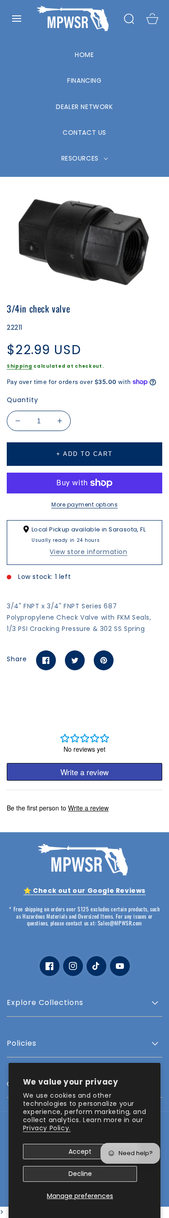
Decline (80, 1173)
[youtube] (120, 966)
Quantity (22, 399)
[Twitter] (75, 660)
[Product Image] (84, 238)
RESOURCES (81, 158)
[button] (17, 18)
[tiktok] (96, 966)
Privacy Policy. (47, 1128)
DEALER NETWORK (84, 106)
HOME (84, 54)
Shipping (19, 366)
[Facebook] (46, 660)
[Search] (129, 18)
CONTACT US (84, 132)
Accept (80, 1151)
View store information (88, 551)
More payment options (84, 504)
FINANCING (84, 80)
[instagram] (73, 966)
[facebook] (49, 966)
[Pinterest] (104, 660)
